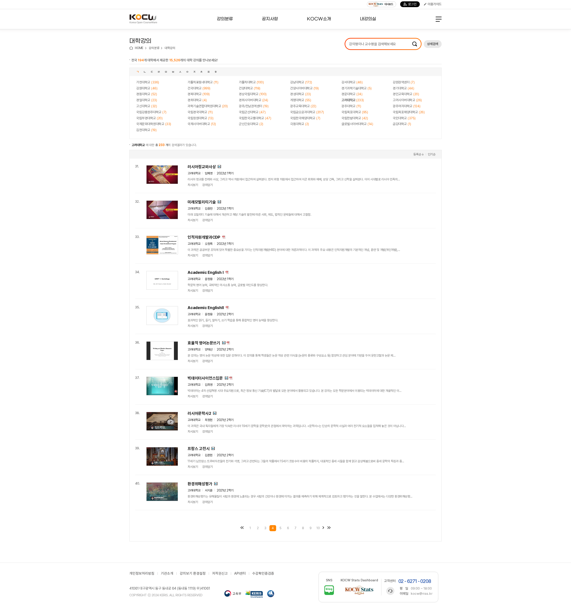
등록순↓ (418, 154)
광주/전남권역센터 (253, 106)
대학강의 (170, 48)
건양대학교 (249, 88)
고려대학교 (352, 100)
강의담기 (207, 185)
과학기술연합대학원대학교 (208, 106)
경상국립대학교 (253, 94)
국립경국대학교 (200, 112)
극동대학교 (299, 124)
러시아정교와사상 (202, 166)
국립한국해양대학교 (305, 118)
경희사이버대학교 (253, 100)
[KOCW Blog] (329, 590)
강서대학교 (351, 82)
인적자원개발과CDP (204, 237)
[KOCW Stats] (359, 590)
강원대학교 (146, 88)
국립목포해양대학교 (408, 112)
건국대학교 (199, 88)
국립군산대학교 (252, 112)
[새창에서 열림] (232, 594)
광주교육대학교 (303, 106)
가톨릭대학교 (251, 82)
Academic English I (205, 272)
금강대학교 (402, 124)
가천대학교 (147, 82)
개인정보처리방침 (141, 573)
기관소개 (167, 573)
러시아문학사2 (199, 413)
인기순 (432, 154)
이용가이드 (435, 4)
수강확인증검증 (263, 573)
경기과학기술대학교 (356, 88)
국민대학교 (404, 118)
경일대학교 (146, 100)
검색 (414, 43)
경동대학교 (146, 94)
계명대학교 (300, 100)
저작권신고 (220, 573)
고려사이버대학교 (407, 100)
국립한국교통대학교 (255, 118)
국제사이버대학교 (202, 124)
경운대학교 (351, 94)
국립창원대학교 (200, 118)
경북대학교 (199, 94)
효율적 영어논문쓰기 (204, 343)
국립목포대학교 (354, 112)
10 (318, 528)
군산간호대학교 (251, 124)
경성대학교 (300, 94)
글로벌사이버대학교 (357, 124)
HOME (139, 48)
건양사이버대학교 (304, 88)
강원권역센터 (403, 82)
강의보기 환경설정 (193, 573)
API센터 (240, 573)
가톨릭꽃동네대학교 (203, 82)
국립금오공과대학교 (307, 112)
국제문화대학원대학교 (153, 124)
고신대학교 (146, 106)
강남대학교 (301, 82)
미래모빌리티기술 (202, 202)
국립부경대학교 (149, 118)
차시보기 (193, 185)
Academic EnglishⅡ (206, 307)
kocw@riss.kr (421, 594)
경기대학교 (403, 88)
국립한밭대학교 (354, 118)
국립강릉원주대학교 (151, 112)
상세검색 (432, 44)
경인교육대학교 (406, 94)
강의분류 (154, 48)
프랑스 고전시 (199, 448)
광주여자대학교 (406, 106)
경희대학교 (197, 100)
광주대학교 (351, 106)
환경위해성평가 (200, 483)
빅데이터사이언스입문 (205, 378)
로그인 (412, 4)
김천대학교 (146, 130)
